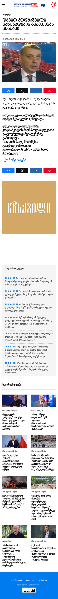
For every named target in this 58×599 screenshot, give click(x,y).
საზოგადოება (37, 410)
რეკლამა (30, 580)
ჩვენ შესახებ (16, 580)
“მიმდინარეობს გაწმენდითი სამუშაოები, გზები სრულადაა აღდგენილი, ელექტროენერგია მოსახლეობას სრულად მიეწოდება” (27, 367)
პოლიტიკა (6, 14)
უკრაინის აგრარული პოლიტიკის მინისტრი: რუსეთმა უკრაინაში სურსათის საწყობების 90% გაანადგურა (29, 337)
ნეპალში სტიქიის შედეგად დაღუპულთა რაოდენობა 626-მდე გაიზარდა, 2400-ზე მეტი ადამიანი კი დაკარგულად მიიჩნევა (28, 322)
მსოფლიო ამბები (9, 410)
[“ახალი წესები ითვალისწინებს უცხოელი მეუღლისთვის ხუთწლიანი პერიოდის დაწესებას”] (43, 401)
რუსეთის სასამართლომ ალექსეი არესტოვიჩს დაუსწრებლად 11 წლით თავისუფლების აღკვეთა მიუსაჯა (43, 552)
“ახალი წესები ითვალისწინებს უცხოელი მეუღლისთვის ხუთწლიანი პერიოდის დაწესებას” (29, 294)
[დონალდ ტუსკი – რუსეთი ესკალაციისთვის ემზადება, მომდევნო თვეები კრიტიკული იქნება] (14, 441)
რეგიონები (7, 541)
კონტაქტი (43, 580)
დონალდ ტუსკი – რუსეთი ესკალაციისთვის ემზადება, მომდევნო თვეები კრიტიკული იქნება (28, 307)
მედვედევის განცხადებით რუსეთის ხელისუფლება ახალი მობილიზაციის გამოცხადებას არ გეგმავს (28, 281)
